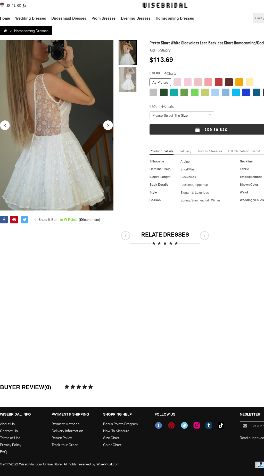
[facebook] (158, 425)
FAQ (3, 451)
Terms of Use (10, 437)
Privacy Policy (10, 444)
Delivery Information (67, 430)
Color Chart (112, 444)
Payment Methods (65, 424)
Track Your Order (65, 444)
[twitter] (184, 425)
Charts (172, 73)
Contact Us (9, 430)
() (89, 219)
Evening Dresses (136, 18)
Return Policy (62, 437)
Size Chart (111, 437)
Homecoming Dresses (175, 18)
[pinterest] (171, 425)
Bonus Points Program (120, 424)
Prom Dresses (104, 18)
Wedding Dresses (30, 18)
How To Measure (116, 430)
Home (5, 18)
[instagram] (196, 425)
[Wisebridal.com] (6, 31)
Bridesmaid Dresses (68, 18)
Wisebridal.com (107, 464)
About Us (7, 424)
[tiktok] (221, 425)
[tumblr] (208, 425)
